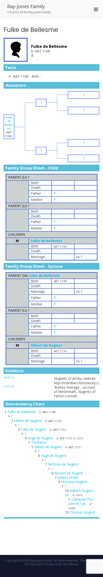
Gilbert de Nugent (46, 345)
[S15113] (9, 386)
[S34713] (9, 377)
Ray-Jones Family (26, 6)
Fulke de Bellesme (46, 240)
